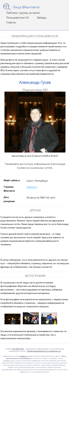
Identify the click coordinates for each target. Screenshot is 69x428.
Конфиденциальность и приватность (44, 351)
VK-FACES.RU (18, 349)
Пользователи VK (17, 17)
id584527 (31, 187)
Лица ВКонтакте (26, 7)
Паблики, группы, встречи (23, 12)
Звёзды (41, 17)
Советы (11, 22)
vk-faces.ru (23, 356)
